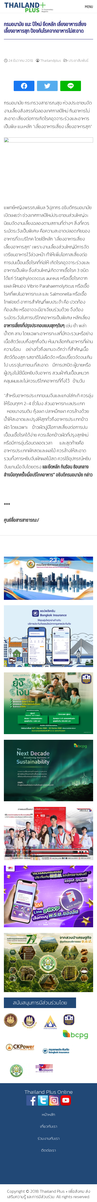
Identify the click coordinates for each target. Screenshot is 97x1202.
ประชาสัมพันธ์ (78, 60)
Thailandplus (50, 60)
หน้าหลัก (48, 1114)
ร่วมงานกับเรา (48, 1138)
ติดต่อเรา (48, 1150)
